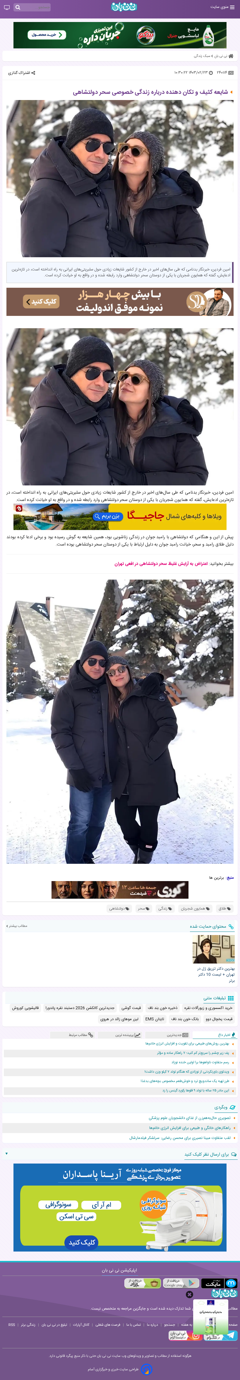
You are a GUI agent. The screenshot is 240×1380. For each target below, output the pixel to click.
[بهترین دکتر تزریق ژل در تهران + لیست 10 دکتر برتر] (214, 949)
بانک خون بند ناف (185, 1019)
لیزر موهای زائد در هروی (119, 1019)
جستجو (169, 1325)
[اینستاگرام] (186, 1340)
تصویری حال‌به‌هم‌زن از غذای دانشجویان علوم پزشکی (190, 1118)
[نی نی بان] (124, 7)
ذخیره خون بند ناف (162, 1008)
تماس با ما (133, 1325)
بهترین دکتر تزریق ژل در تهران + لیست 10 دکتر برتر (216, 975)
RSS (11, 1325)
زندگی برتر (28, 1325)
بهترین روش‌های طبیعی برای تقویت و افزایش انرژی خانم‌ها (187, 1044)
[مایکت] (219, 1283)
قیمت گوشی (131, 1008)
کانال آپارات (81, 1325)
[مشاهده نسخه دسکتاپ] (6, 8)
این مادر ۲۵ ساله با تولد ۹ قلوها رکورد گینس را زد (195, 1090)
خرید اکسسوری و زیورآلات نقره (208, 1008)
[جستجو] (17, 7)
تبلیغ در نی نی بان (54, 1325)
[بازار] (142, 1283)
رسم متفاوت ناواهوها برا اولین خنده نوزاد (200, 1062)
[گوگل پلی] (181, 1283)
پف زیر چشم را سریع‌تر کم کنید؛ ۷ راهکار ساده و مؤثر (193, 1053)
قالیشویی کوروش (25, 1008)
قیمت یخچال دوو (219, 1019)
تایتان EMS (154, 1019)
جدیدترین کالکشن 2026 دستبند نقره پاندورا (80, 1008)
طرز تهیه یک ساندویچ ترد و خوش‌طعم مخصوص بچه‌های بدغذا (185, 1081)
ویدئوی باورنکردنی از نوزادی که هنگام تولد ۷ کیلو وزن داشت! (187, 1072)
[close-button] (189, 1294)
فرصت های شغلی (107, 1325)
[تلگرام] (220, 1340)
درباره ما (152, 1325)
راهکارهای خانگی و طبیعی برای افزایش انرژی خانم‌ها (190, 1128)
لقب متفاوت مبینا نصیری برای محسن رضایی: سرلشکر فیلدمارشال (180, 1138)
